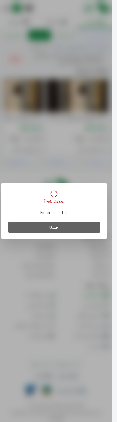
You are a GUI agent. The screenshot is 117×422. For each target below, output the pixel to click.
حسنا (54, 227)
